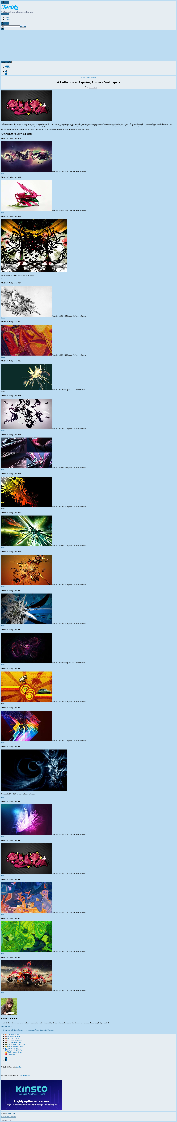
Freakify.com (10, 1113)
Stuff (87, 77)
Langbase (19, 1067)
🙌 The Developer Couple (13, 1052)
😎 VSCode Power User (13, 1042)
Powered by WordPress (8, 1117)
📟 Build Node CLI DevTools (15, 1044)
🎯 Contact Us (10, 1054)
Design (83, 77)
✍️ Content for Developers (14, 1046)
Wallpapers (92, 77)
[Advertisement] (88, 45)
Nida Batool (93, 88)
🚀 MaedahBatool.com (12, 1036)
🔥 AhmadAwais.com (12, 1035)
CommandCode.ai (24, 1075)
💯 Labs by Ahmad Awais (13, 1040)
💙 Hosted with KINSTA (13, 1050)
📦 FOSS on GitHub (12, 1038)
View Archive (6, 1026)
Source (3, 173)
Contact (7, 19)
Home (7, 18)
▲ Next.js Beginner (11, 1048)
